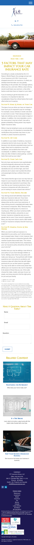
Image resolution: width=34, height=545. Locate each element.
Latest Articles (17, 506)
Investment (17, 495)
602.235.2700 (18, 25)
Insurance (17, 499)
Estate (17, 497)
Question (6, 333)
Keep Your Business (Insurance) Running (17, 455)
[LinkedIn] (15, 21)
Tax (17, 500)
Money (17, 502)
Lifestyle (17, 504)
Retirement (17, 493)
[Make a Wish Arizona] (9, 527)
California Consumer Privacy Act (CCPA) (15, 512)
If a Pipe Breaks (17, 418)
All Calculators (17, 509)
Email (6, 322)
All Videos (17, 507)
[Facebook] (17, 21)
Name (6, 312)
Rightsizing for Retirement (17, 385)
